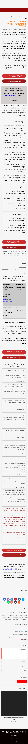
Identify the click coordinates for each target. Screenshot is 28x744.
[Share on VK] (4, 599)
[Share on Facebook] (19, 599)
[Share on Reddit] (19, 602)
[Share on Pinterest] (15, 599)
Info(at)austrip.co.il (9, 569)
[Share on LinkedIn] (11, 599)
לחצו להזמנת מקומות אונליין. (7, 301)
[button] (14, 10)
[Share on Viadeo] (11, 602)
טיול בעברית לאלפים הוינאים (13, 588)
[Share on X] (23, 599)
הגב (17, 612)
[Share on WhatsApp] (8, 602)
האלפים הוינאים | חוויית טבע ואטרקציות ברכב (14, 718)
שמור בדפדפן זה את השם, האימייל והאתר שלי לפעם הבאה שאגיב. (15, 676)
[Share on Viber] (8, 599)
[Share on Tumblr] (15, 602)
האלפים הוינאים (21, 588)
